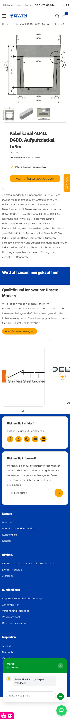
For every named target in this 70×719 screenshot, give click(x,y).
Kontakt (7, 540)
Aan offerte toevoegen (35, 178)
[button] (62, 65)
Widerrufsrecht (11, 616)
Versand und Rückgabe (15, 610)
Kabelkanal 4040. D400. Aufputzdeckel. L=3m (39, 24)
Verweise (7, 658)
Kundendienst (10, 534)
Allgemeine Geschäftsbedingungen (23, 598)
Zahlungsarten (10, 604)
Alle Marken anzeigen (19, 331)
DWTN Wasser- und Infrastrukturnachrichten (28, 563)
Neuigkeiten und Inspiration (18, 528)
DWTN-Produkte (12, 569)
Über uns (7, 522)
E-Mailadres (14, 484)
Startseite (8, 575)
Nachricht (8, 652)
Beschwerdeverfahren (15, 623)
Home (5, 24)
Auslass (6, 645)
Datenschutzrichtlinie (38, 480)
